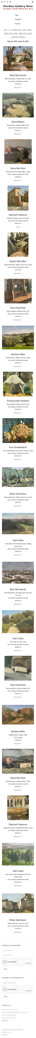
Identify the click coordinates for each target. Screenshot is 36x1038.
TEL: (3, 1015)
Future (17, 24)
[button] (31, 2)
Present (18, 19)
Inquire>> (18, 87)
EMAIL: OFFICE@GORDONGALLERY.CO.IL (15, 1012)
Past (16, 15)
